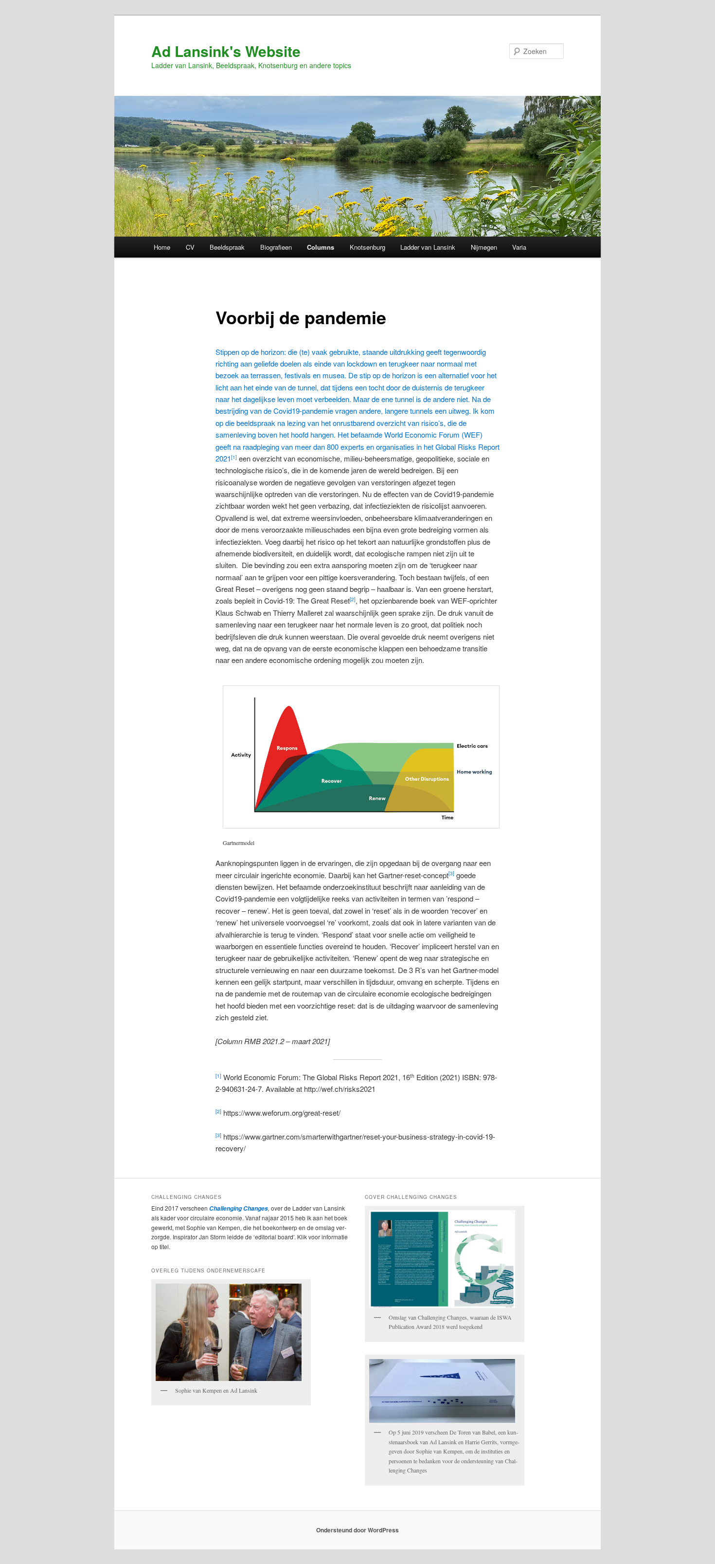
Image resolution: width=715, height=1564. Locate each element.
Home (162, 247)
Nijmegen (484, 247)
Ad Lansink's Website (226, 50)
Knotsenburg (367, 247)
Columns (320, 247)
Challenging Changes (238, 1208)
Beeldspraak (227, 247)
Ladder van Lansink (427, 247)
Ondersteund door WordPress (357, 1530)
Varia (519, 247)
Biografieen (276, 247)
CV (190, 247)
